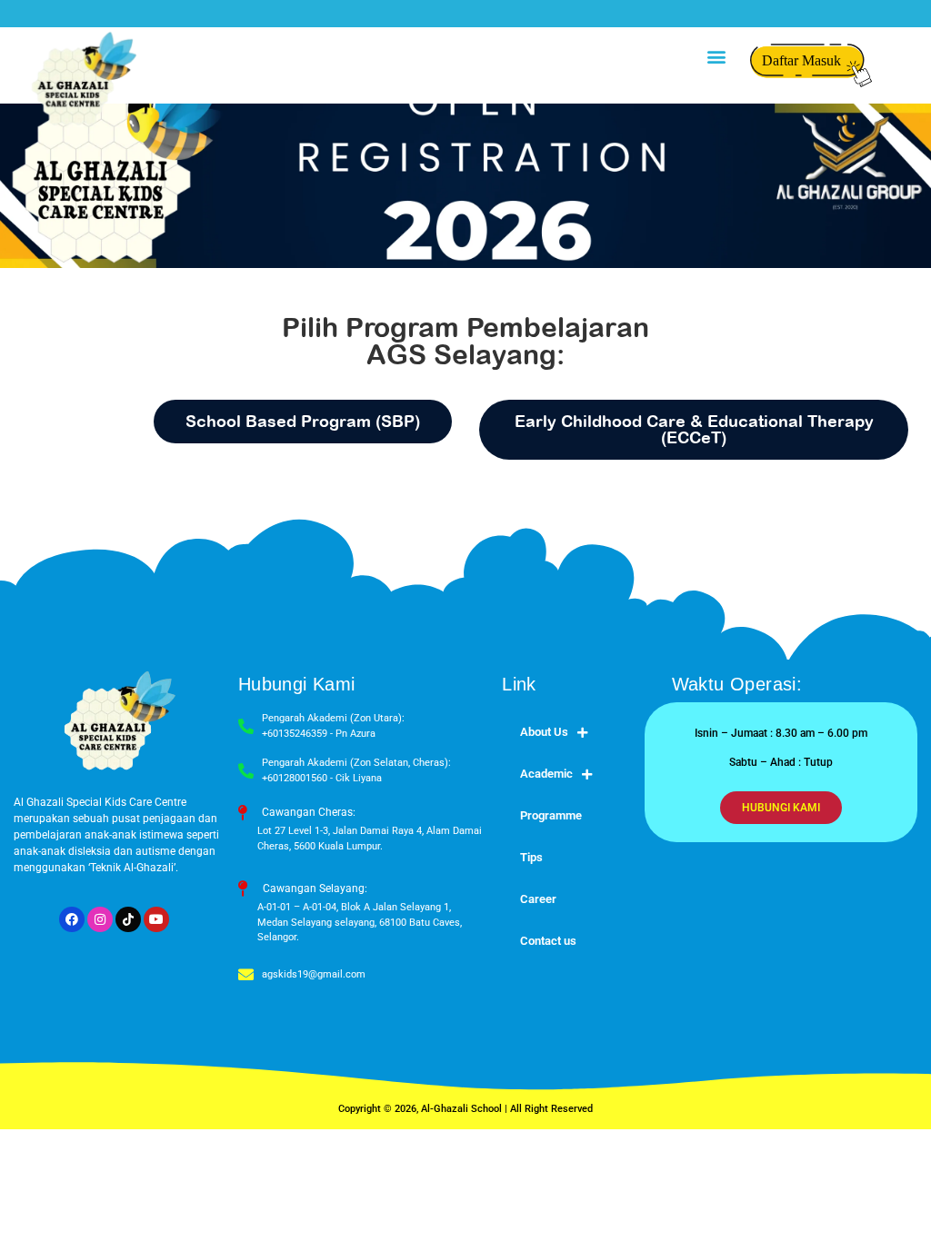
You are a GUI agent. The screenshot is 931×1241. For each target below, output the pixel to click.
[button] (716, 56)
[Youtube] (156, 919)
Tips (531, 857)
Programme (551, 815)
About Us (544, 732)
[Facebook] (72, 919)
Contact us (548, 941)
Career (538, 899)
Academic (546, 773)
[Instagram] (100, 919)
